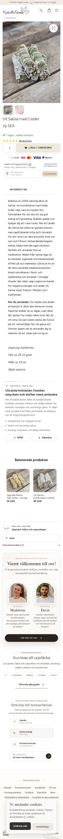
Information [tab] (18, 189)
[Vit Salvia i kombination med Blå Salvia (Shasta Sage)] (18, 480)
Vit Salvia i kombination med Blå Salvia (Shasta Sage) (18, 496)
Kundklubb (40, 787)
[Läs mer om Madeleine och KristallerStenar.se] (17, 593)
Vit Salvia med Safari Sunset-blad (44, 496)
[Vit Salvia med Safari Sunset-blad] (45, 480)
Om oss (52, 787)
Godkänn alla (20, 826)
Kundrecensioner (23, 787)
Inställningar (42, 827)
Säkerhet (47, 437)
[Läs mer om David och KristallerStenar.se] (45, 593)
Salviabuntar (10, 18)
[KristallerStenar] (18, 10)
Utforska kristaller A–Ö (13, 545)
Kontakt (7, 787)
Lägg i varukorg (40, 147)
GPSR (20, 437)
